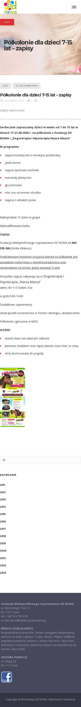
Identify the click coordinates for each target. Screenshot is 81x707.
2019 (3, 543)
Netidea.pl (69, 699)
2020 (3, 550)
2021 (3, 558)
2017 (3, 528)
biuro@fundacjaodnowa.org (28, 620)
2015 (2, 514)
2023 (3, 572)
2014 (3, 506)
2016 (3, 521)
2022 (3, 565)
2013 (3, 499)
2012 (3, 492)
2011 (2, 484)
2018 (3, 536)
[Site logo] (10, 7)
